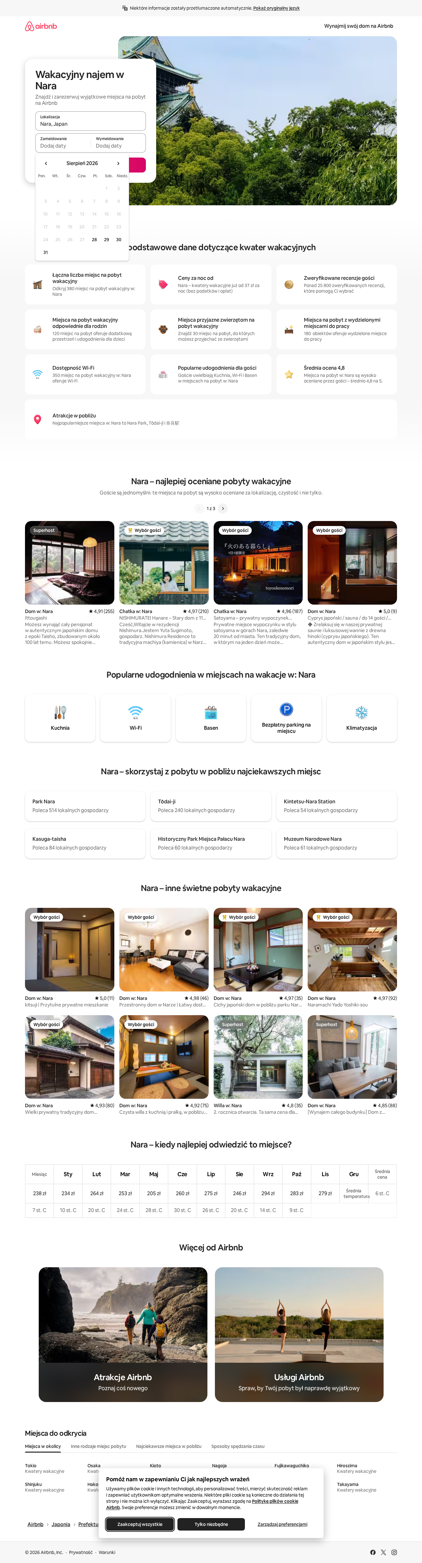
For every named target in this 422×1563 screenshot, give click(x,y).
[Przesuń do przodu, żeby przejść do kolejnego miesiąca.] (118, 163)
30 (119, 239)
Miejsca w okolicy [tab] (43, 1446)
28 (94, 239)
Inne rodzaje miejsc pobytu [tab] (98, 1446)
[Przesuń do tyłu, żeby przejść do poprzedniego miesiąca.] (46, 163)
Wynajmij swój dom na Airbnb (358, 26)
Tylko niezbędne (211, 1524)
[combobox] (90, 124)
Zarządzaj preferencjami (282, 1524)
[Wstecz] (199, 509)
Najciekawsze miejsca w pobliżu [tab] (168, 1446)
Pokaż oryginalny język (276, 8)
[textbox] (63, 145)
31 (45, 252)
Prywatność (81, 1552)
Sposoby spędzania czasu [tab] (238, 1446)
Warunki (107, 1552)
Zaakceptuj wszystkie (139, 1524)
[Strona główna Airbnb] (41, 26)
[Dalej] (223, 509)
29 (106, 239)
